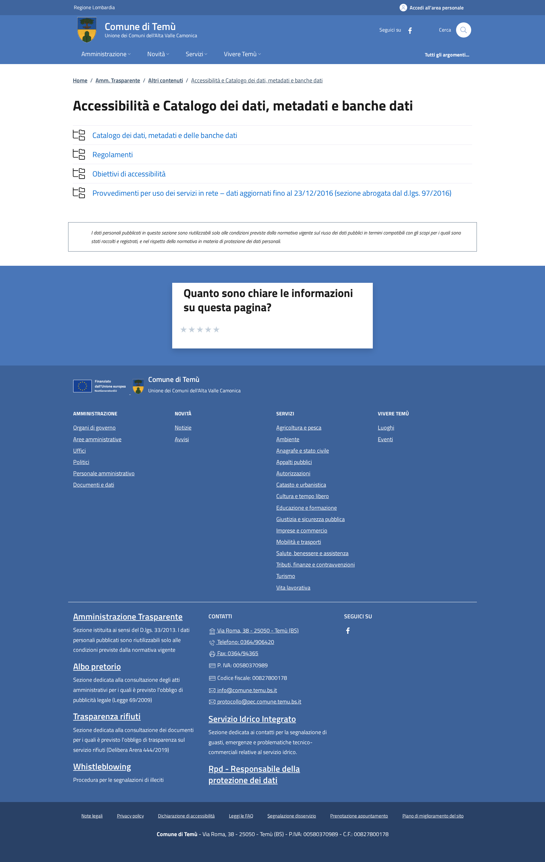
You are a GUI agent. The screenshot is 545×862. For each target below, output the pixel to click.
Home (80, 80)
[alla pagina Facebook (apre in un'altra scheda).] (407, 30)
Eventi (385, 439)
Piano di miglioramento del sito (433, 815)
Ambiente (287, 439)
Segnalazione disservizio (291, 815)
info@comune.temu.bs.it (246, 690)
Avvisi (182, 439)
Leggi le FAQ (241, 815)
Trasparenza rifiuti (107, 716)
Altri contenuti (165, 80)
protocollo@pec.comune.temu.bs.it (258, 701)
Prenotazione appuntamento (359, 815)
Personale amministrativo (104, 473)
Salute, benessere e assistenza (312, 553)
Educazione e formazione (306, 507)
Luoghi (386, 427)
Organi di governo (94, 427)
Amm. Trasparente (118, 80)
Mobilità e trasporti (298, 542)
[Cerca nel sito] (463, 30)
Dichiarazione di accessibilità (186, 815)
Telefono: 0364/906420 (245, 642)
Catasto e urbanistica (301, 484)
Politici (81, 462)
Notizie (183, 427)
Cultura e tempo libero (302, 496)
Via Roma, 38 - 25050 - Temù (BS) (276, 630)
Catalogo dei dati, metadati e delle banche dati (164, 135)
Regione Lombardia (94, 7)
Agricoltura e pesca (298, 427)
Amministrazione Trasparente (128, 616)
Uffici (79, 450)
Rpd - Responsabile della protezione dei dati (254, 774)
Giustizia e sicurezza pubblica (310, 519)
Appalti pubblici (294, 462)
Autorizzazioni (293, 473)
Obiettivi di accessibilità (129, 173)
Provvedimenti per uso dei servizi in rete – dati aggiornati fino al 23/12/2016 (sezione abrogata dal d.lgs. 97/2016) (271, 193)
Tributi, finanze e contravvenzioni (315, 564)
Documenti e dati (93, 484)
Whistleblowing (102, 766)
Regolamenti (112, 154)
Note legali (92, 815)
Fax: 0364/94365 (237, 653)
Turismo (285, 576)
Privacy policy (130, 815)
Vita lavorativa (293, 587)
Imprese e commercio (301, 530)
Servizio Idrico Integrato (252, 718)
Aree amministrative (97, 439)
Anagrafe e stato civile (302, 450)
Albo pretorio (97, 666)
